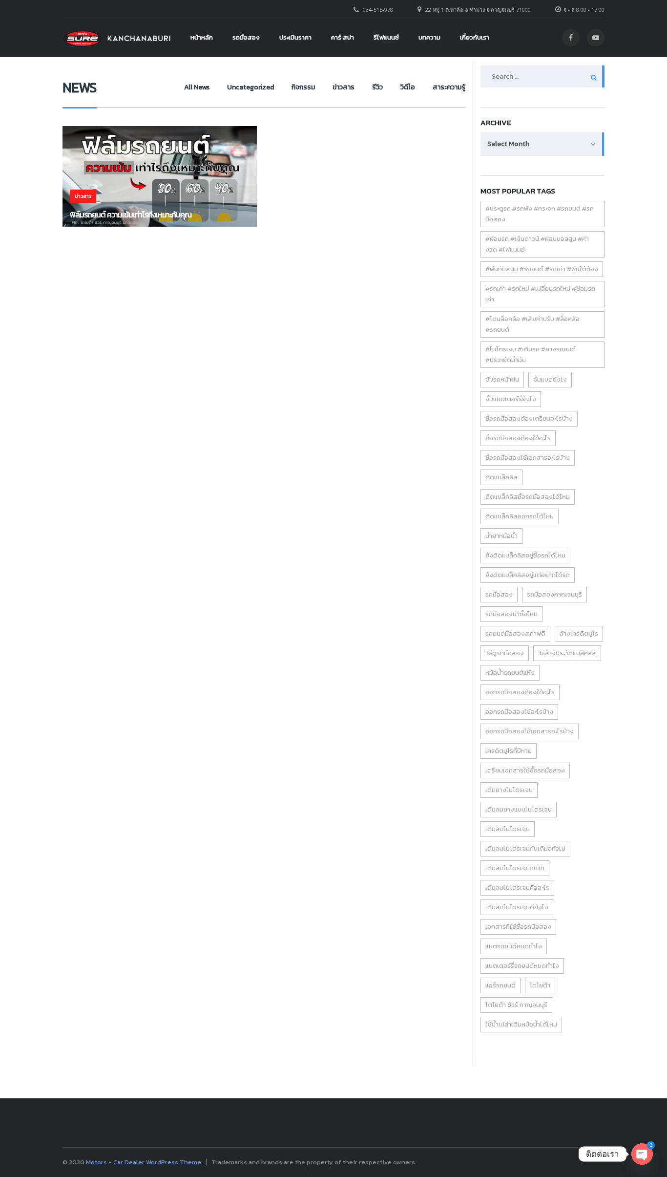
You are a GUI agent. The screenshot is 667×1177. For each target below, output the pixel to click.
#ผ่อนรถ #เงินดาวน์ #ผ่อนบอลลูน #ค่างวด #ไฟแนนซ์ (537, 244)
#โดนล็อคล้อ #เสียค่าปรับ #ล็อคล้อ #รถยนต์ (532, 324)
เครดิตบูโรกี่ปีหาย (508, 750)
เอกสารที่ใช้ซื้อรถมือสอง (518, 926)
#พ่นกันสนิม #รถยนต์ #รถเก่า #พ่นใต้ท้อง (541, 269)
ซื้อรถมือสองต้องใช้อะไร (518, 438)
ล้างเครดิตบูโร (579, 633)
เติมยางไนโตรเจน (509, 789)
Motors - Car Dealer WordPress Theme (143, 1162)
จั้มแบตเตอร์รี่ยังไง (510, 399)
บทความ (429, 37)
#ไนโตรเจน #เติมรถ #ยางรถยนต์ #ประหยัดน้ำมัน (530, 354)
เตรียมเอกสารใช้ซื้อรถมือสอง (525, 770)
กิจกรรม (303, 87)
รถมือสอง (246, 37)
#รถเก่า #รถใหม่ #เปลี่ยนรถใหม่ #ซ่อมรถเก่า (540, 294)
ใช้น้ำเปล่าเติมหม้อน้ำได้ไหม (521, 1024)
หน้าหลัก (201, 37)
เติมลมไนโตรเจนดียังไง (516, 907)
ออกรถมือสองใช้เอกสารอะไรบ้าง (529, 731)
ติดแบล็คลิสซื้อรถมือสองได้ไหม (527, 496)
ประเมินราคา (295, 37)
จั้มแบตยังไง (550, 379)
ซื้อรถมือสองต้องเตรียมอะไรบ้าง (529, 418)
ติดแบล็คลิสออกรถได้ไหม (519, 516)
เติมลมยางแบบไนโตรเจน (518, 809)
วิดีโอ (407, 87)
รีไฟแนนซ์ (386, 37)
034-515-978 (378, 9)
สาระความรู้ (449, 87)
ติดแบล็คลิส (501, 477)
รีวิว (377, 87)
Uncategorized (250, 87)
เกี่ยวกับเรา (474, 37)
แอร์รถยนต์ (500, 985)
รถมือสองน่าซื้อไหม (511, 614)
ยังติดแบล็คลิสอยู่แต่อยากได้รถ (527, 574)
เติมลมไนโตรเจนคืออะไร (517, 887)
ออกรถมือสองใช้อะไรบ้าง (519, 711)
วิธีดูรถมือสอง (504, 653)
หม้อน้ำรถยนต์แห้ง (510, 672)
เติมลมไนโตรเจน (507, 829)
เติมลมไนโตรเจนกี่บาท (514, 868)
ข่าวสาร (343, 87)
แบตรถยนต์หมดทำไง (513, 946)
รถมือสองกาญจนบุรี (554, 594)
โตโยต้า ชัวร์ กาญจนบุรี (516, 1004)
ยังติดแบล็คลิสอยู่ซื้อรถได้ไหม (525, 555)
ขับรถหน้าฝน (502, 379)
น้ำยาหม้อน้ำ (501, 535)
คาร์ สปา (342, 37)
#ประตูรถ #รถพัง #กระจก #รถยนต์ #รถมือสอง (539, 214)
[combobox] (542, 144)
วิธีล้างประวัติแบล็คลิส (567, 653)
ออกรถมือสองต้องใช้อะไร (520, 692)
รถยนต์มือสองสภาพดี (515, 633)
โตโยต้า (540, 985)
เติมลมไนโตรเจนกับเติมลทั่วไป (525, 848)
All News (196, 87)
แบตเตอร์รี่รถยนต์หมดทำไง (522, 965)
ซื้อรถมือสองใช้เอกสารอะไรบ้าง (527, 457)
